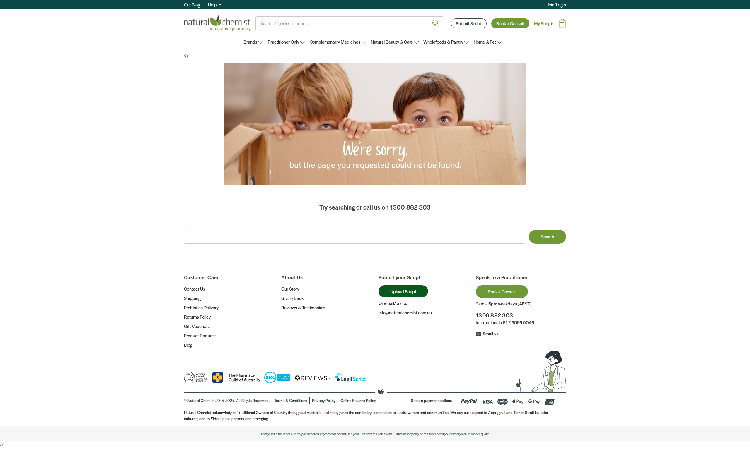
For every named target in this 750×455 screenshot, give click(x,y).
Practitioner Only (283, 42)
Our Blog (192, 4)
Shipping (192, 298)
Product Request (200, 335)
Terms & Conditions (290, 400)
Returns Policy (197, 317)
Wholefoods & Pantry (443, 42)
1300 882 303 (494, 315)
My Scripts (544, 23)
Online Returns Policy (358, 400)
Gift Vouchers (197, 326)
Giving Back (292, 298)
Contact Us (194, 289)
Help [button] (213, 4)
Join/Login (556, 4)
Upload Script (403, 291)
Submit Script (469, 23)
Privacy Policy (323, 400)
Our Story (290, 289)
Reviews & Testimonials (303, 307)
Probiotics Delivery (201, 307)
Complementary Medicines (335, 42)
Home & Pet (485, 42)
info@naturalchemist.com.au (405, 312)
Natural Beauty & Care (392, 42)
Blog (188, 345)
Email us (491, 333)
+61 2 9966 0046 (517, 322)
